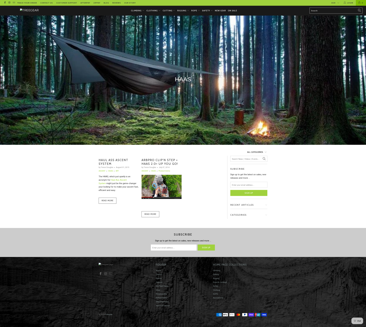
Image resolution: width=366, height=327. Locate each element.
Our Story (130, 3)
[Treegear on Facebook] (5, 3)
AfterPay (85, 3)
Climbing (136, 10)
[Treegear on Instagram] (9, 3)
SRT (117, 171)
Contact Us (46, 3)
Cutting (168, 10)
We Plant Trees (162, 286)
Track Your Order (27, 3)
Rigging (182, 10)
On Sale (232, 10)
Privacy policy (161, 294)
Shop (158, 290)
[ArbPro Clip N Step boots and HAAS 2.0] (162, 198)
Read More (107, 200)
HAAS (110, 171)
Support (159, 282)
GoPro (215, 294)
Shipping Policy (162, 302)
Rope (194, 10)
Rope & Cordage (220, 282)
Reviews (116, 3)
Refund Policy (161, 298)
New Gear (220, 10)
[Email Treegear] (14, 3)
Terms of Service (163, 306)
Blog (106, 3)
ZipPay (97, 3)
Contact (159, 274)
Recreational (218, 298)
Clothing (152, 10)
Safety (206, 10)
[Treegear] (29, 10)
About (158, 270)
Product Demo (164, 171)
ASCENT (102, 171)
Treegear (108, 314)
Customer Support (66, 3)
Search (159, 278)
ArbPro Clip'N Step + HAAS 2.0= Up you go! (160, 161)
